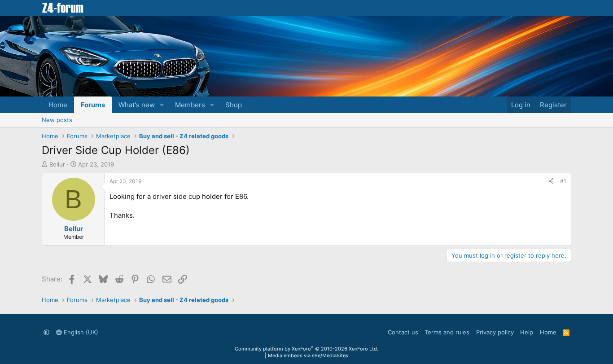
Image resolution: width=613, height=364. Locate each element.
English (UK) (80, 332)
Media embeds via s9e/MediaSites (308, 355)
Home (57, 105)
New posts (57, 119)
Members (190, 105)
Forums (93, 105)
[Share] (551, 181)
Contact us (403, 332)
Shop (233, 105)
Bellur (57, 164)
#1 (563, 181)
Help (526, 332)
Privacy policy (495, 332)
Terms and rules (447, 332)
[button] (162, 104)
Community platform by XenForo (306, 349)
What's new (136, 105)
